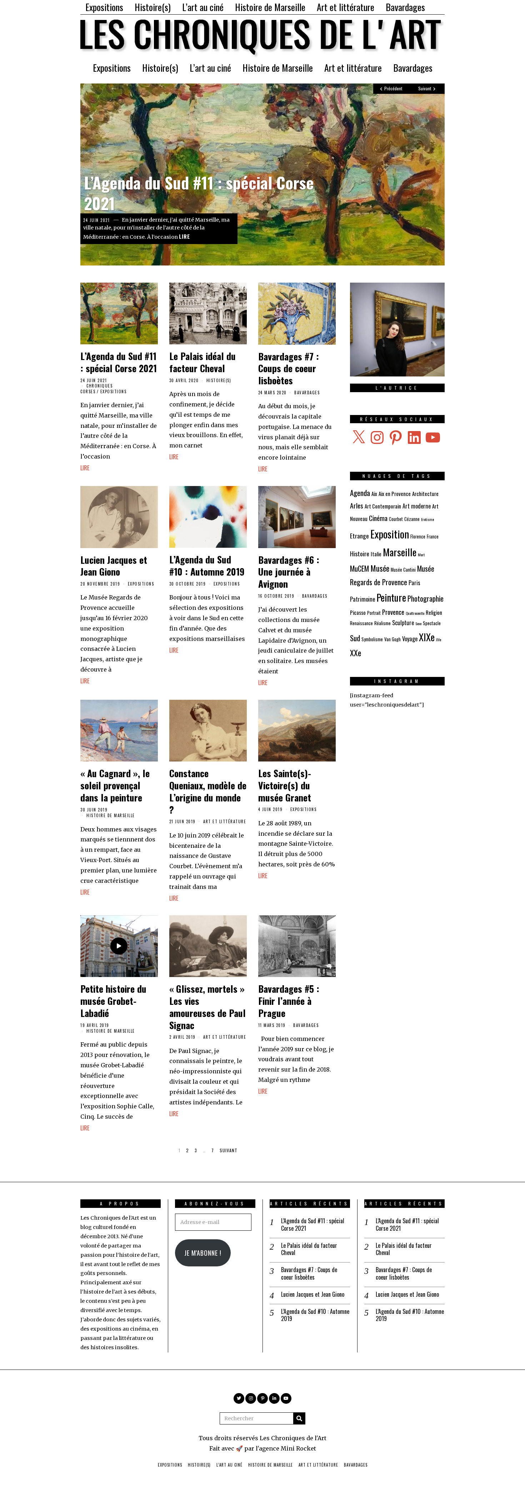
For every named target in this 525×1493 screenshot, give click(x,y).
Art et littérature (345, 7)
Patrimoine (362, 599)
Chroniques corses (96, 388)
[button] (299, 1418)
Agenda (360, 492)
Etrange (359, 535)
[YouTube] (286, 1398)
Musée (379, 568)
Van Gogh (392, 639)
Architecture (425, 493)
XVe (438, 639)
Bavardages (405, 7)
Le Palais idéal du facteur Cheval (202, 362)
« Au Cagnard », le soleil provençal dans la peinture (115, 785)
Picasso (358, 612)
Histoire (359, 553)
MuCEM (359, 568)
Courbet (396, 519)
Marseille (399, 552)
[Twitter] (239, 1398)
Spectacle (432, 623)
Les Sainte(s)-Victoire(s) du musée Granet (284, 785)
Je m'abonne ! (202, 1252)
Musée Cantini (403, 569)
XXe (355, 652)
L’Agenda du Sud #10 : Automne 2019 (207, 565)
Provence (393, 612)
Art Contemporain (383, 506)
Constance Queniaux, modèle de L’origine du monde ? (207, 791)
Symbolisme (372, 639)
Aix (374, 493)
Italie (376, 554)
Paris (414, 582)
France (433, 536)
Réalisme (382, 623)
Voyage (410, 638)
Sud (355, 637)
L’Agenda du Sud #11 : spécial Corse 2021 (199, 193)
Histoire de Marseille (270, 7)
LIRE (184, 236)
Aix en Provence (395, 493)
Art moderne (416, 506)
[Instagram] (250, 1398)
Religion (434, 612)
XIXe (427, 637)
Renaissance (361, 623)
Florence (417, 536)
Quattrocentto (415, 613)
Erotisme (427, 519)
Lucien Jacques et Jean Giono (113, 566)
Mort (421, 554)
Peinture (391, 597)
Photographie (426, 598)
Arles (356, 505)
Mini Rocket (298, 1448)
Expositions (104, 7)
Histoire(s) (153, 7)
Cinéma (378, 518)
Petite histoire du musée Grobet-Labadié (113, 1001)
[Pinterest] (262, 1398)
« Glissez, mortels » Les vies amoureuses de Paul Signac (207, 1007)
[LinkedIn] (274, 1398)
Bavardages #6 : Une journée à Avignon (288, 572)
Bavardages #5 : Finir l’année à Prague (288, 1001)
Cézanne (412, 519)
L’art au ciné (203, 7)
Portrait (374, 612)
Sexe (418, 623)
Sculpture (403, 622)
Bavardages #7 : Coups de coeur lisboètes (288, 368)
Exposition (389, 533)
